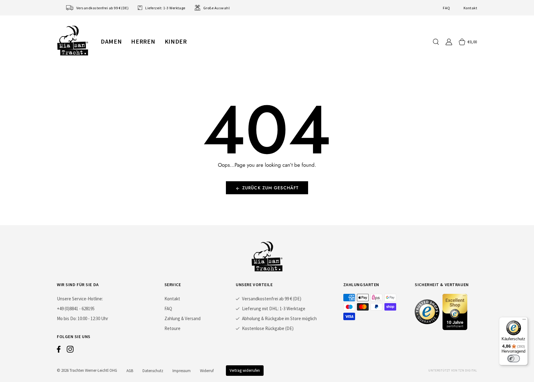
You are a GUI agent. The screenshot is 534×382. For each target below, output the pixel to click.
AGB (129, 370)
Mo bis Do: (67, 318)
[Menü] (524, 320)
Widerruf (207, 370)
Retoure (172, 328)
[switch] (513, 358)
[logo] (72, 40)
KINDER (176, 41)
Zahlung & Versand (182, 318)
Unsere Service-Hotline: (80, 299)
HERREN (143, 41)
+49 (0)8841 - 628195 (76, 308)
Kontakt (470, 8)
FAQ (446, 8)
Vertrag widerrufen (245, 370)
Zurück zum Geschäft (270, 188)
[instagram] (70, 350)
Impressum (181, 370)
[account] (449, 42)
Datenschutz (152, 370)
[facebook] (59, 350)
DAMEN (111, 41)
